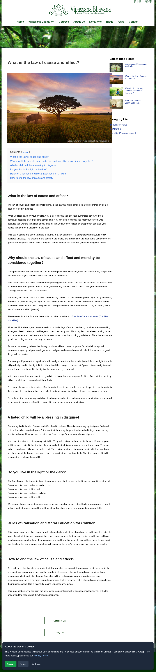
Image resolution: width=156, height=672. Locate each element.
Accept (10, 664)
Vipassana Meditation (41, 21)
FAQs (121, 21)
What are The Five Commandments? (133, 101)
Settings (36, 664)
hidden (25, 152)
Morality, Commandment (123, 133)
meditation (115, 129)
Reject (23, 664)
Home (20, 21)
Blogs (109, 21)
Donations (95, 21)
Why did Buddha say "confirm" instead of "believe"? (134, 90)
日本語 (137, 1)
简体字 (148, 1)
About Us (79, 21)
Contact (133, 21)
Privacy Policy (41, 655)
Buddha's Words (118, 124)
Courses (64, 21)
